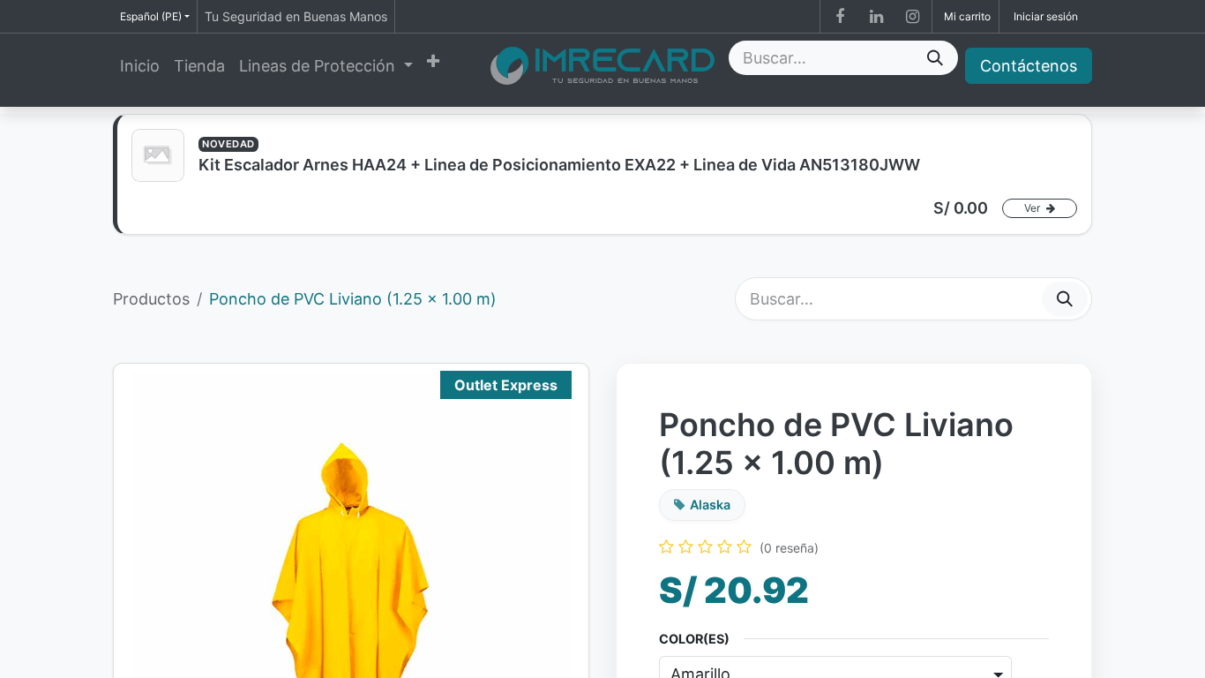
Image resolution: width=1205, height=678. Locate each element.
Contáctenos (1028, 65)
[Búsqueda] (935, 58)
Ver (1033, 208)
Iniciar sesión (1046, 16)
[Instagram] (912, 17)
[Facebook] (840, 17)
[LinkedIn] (876, 17)
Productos (151, 299)
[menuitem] (140, 66)
